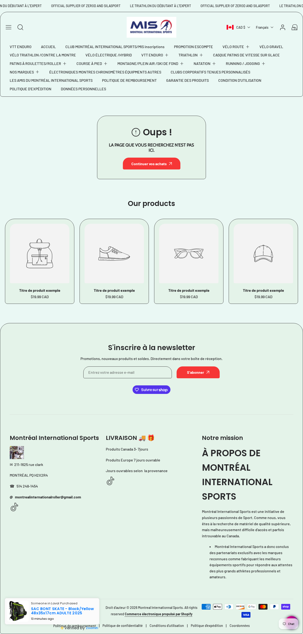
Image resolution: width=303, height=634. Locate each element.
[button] (236, 46)
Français (262, 27)
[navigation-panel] (8, 27)
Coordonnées (240, 626)
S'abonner (195, 372)
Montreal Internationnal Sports (160, 608)
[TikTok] (14, 507)
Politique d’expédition (207, 626)
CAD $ (240, 27)
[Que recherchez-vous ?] (20, 27)
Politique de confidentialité (122, 626)
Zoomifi (92, 628)
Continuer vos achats (149, 163)
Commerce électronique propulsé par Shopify (158, 614)
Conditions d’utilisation (167, 626)
